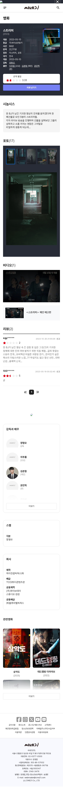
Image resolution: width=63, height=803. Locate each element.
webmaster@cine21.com (35, 778)
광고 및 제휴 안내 (34, 725)
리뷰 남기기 (31, 87)
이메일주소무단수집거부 (45, 728)
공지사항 (12, 725)
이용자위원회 (43, 732)
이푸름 (12, 66)
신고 (58, 339)
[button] (53, 158)
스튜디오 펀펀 (13, 594)
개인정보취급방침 (12, 728)
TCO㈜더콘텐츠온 (15, 582)
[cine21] (31, 8)
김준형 (25, 66)
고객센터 (47, 725)
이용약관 (18, 732)
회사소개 (22, 725)
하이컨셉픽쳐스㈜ (15, 573)
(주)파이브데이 (13, 590)
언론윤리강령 (30, 732)
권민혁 (37, 66)
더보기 (31, 506)
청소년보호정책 (27, 728)
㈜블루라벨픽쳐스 (15, 603)
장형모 (12, 63)
